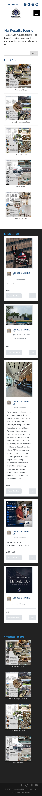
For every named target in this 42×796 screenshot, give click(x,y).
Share (32, 296)
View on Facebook (14, 296)
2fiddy (16, 283)
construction (26, 542)
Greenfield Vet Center (21, 154)
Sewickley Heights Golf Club (21, 122)
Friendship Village (21, 90)
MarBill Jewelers (21, 186)
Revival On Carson (21, 218)
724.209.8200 (12, 4)
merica (10, 283)
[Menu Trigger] (36, 13)
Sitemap (26, 792)
